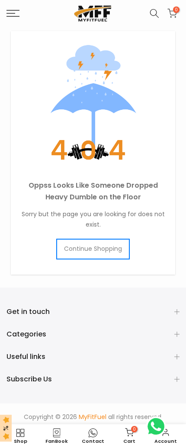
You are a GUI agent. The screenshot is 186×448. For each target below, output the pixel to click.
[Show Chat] (158, 426)
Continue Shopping (93, 248)
